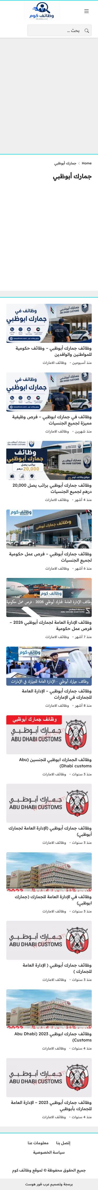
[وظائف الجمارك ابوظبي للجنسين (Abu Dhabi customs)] (49, 746)
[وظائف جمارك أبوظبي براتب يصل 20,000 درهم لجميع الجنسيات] (49, 472)
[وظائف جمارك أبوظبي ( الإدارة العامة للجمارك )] (49, 952)
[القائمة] (86, 11)
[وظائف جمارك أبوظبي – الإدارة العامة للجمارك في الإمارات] (49, 678)
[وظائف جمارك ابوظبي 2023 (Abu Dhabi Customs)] (49, 1020)
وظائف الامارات (54, 363)
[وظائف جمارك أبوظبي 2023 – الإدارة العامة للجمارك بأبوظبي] (49, 1089)
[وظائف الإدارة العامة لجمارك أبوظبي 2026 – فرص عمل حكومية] (49, 609)
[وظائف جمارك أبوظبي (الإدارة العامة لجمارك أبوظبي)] (49, 815)
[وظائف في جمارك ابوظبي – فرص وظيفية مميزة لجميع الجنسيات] (49, 403)
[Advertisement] (49, 92)
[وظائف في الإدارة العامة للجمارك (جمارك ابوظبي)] (49, 883)
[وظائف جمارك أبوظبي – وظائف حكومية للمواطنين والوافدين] (49, 335)
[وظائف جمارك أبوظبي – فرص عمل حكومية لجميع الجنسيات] (49, 541)
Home (87, 163)
